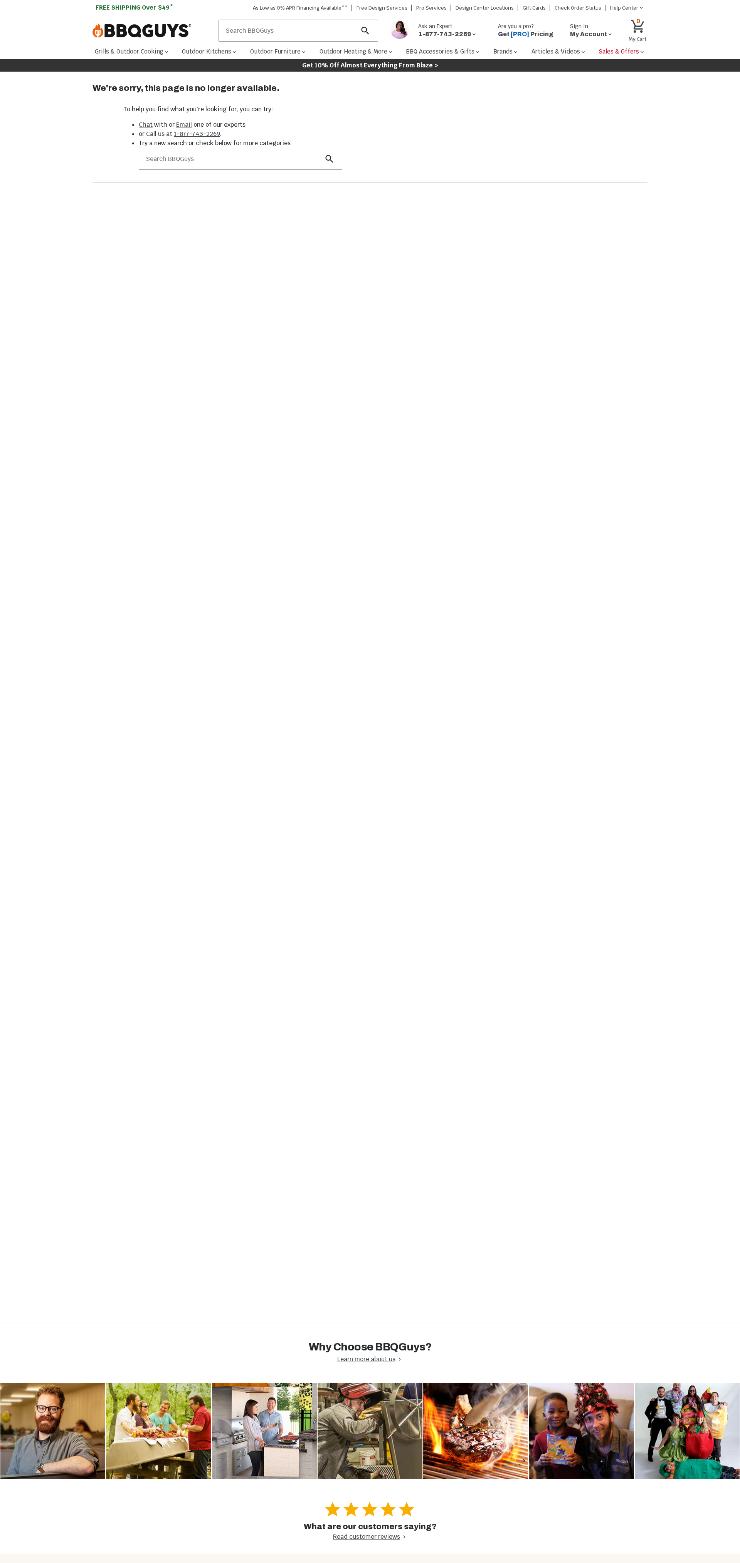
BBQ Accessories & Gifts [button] (440, 51)
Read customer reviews (366, 1537)
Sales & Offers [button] (619, 51)
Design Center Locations (485, 8)
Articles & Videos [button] (555, 51)
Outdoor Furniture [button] (275, 51)
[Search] (365, 30)
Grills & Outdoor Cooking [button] (129, 51)
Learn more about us (366, 1359)
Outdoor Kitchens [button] (206, 51)
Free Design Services (382, 8)
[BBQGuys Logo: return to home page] (152, 31)
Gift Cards (534, 8)
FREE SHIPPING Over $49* (134, 7)
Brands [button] (503, 51)
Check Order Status (578, 8)
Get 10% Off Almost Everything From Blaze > (370, 65)
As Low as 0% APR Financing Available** (300, 8)
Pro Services (431, 8)
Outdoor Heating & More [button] (353, 51)
